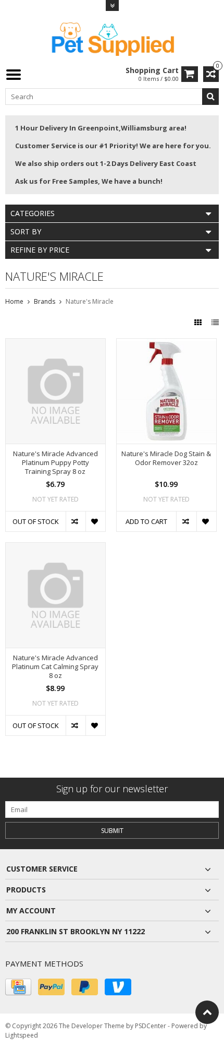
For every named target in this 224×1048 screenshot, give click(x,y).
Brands (44, 301)
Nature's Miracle (90, 301)
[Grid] (199, 322)
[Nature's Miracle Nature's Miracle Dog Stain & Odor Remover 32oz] (166, 344)
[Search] (210, 96)
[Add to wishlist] (95, 521)
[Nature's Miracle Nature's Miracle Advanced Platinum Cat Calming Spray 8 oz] (55, 548)
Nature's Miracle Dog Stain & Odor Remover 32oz (166, 458)
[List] (215, 322)
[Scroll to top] (207, 1012)
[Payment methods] (18, 987)
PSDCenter (150, 1025)
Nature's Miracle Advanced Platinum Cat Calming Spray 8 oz (55, 666)
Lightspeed (21, 1035)
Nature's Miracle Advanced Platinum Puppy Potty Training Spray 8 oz (55, 462)
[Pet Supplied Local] (112, 38)
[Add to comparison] (75, 521)
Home (14, 301)
